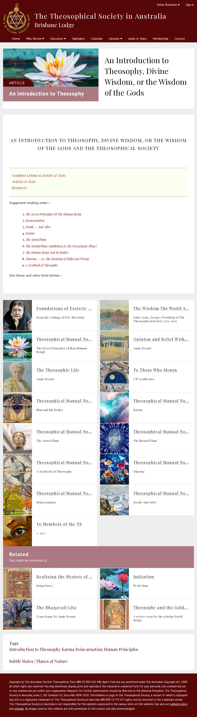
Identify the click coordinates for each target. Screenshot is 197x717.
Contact (179, 38)
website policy (178, 704)
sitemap (19, 708)
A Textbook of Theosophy (42, 265)
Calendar (97, 38)
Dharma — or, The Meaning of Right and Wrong (57, 259)
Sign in (190, 5)
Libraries (114, 38)
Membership (160, 38)
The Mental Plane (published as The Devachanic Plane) (61, 246)
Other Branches (167, 5)
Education (57, 38)
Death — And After (38, 227)
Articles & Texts (24, 181)
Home (16, 38)
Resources (19, 188)
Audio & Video (137, 38)
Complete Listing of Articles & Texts (39, 175)
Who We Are (34, 38)
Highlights (78, 38)
